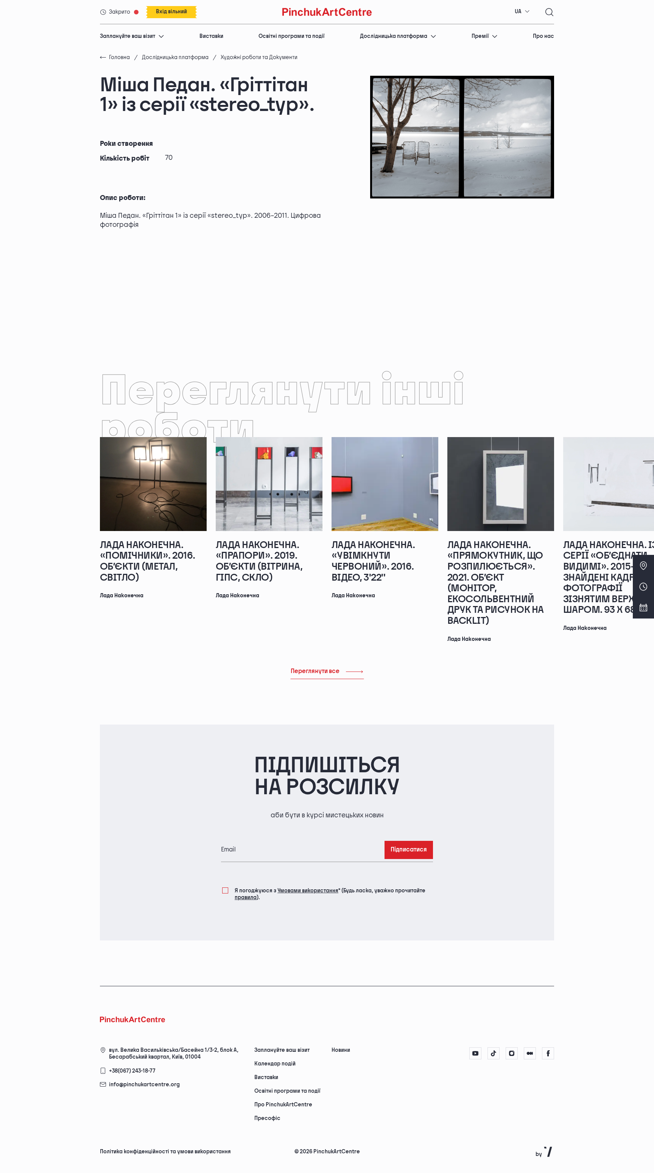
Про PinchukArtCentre (283, 1104)
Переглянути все (315, 671)
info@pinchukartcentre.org (144, 1084)
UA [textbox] (518, 11)
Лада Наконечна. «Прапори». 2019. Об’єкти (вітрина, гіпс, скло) (259, 561)
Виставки (211, 36)
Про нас (543, 36)
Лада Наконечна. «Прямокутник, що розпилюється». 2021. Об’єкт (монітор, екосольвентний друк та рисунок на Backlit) (495, 583)
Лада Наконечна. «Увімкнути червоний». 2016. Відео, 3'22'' (373, 561)
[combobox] (522, 11)
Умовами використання (307, 890)
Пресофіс (267, 1118)
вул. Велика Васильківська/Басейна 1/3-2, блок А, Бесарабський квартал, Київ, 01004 (173, 1053)
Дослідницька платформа (393, 36)
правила (246, 897)
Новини (341, 1050)
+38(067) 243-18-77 (132, 1071)
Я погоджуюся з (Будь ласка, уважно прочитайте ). (330, 894)
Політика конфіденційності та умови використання (165, 1151)
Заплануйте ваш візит (127, 36)
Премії (480, 36)
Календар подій (275, 1064)
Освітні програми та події (291, 36)
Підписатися (409, 849)
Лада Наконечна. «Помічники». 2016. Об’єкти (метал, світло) (147, 561)
